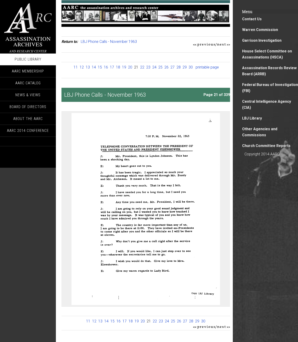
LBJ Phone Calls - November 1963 (109, 41)
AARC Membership (28, 71)
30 (191, 67)
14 (94, 67)
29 (185, 67)
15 (100, 67)
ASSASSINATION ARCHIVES (28, 41)
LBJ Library (252, 118)
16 (106, 67)
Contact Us (252, 19)
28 (178, 67)
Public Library (28, 59)
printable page (207, 67)
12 (82, 67)
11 (76, 67)
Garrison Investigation (261, 40)
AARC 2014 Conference (28, 130)
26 (166, 67)
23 (148, 67)
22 (142, 67)
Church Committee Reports (266, 146)
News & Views (28, 95)
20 (130, 67)
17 (112, 67)
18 (118, 67)
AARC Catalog (28, 83)
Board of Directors (28, 107)
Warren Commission (260, 29)
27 (172, 67)
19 (124, 67)
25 (160, 67)
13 (88, 67)
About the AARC (28, 118)
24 (154, 67)
